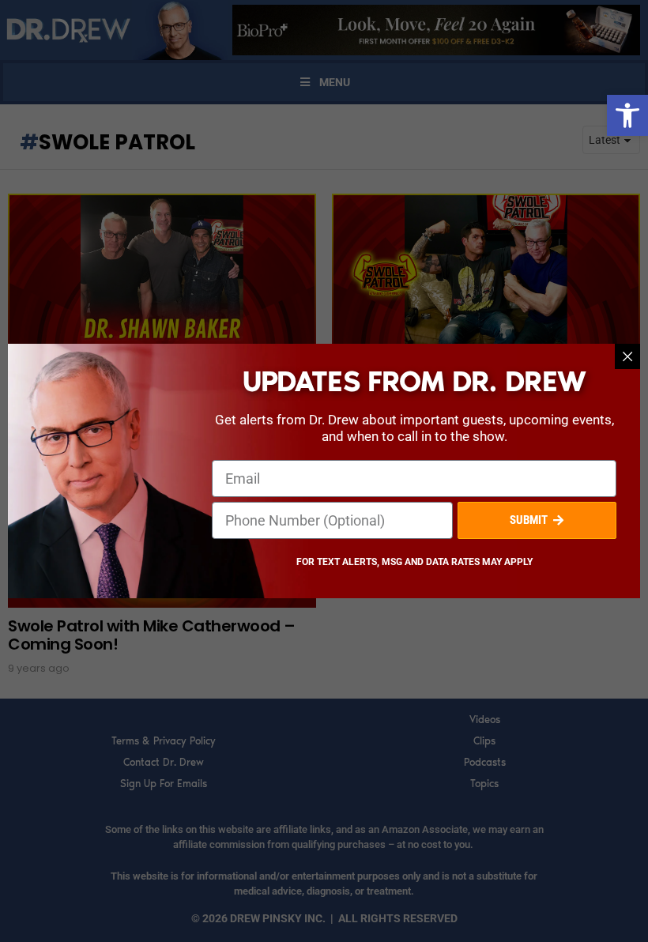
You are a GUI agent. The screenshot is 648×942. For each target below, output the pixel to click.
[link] (627, 115)
